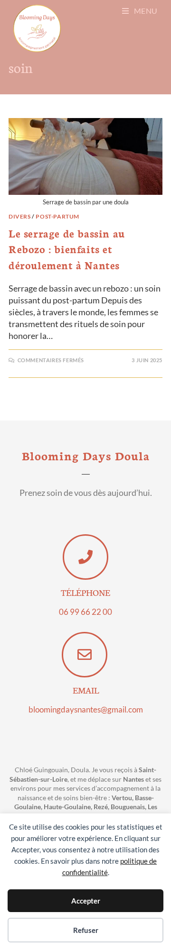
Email (86, 690)
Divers (20, 216)
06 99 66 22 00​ (85, 612)
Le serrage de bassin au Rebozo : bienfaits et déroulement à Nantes (67, 249)
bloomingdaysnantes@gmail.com (85, 709)
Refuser (85, 930)
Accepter (85, 900)
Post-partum (57, 216)
